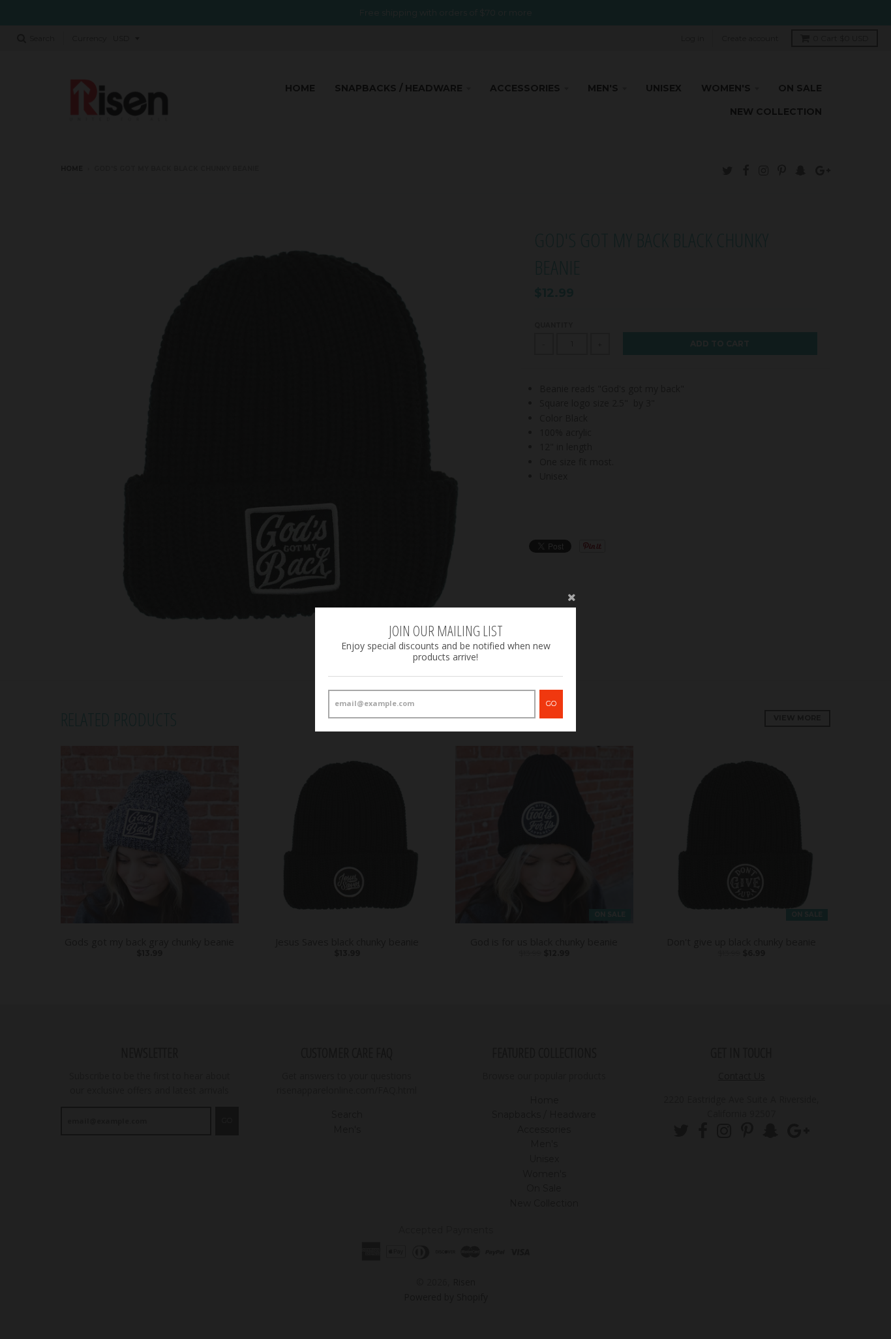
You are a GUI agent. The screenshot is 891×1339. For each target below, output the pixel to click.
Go (551, 703)
